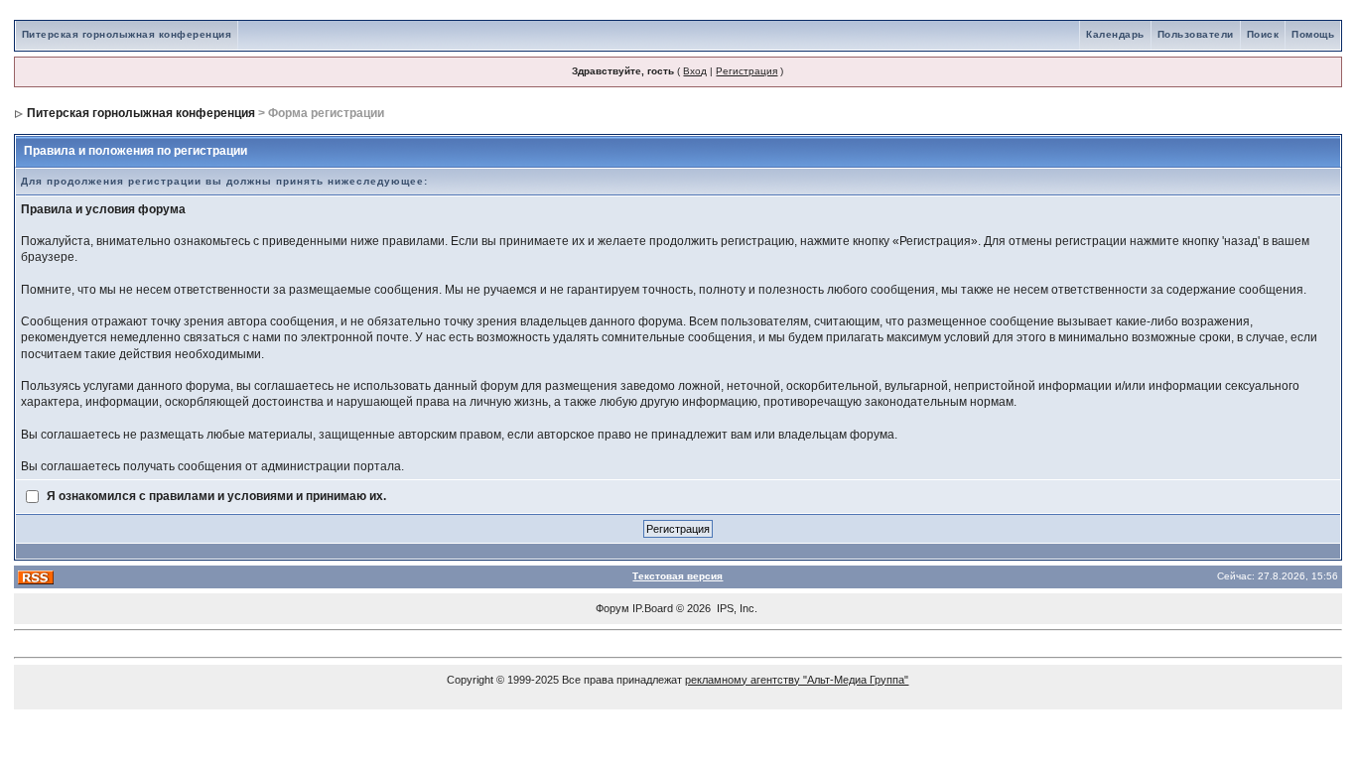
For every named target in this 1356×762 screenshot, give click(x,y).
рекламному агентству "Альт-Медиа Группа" (796, 680)
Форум (612, 608)
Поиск (1263, 34)
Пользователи (1195, 34)
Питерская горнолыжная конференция (127, 34)
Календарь (1115, 34)
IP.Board (652, 608)
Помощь (1312, 34)
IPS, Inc (735, 608)
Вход (695, 70)
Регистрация (746, 70)
